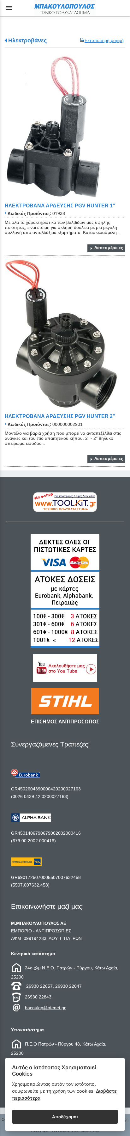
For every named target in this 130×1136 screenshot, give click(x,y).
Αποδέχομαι (65, 1116)
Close (65, 619)
